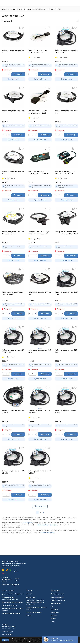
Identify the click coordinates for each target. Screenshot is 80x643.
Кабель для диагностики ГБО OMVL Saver (66, 51)
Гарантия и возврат (57, 597)
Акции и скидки (56, 603)
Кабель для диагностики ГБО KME (66, 351)
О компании (55, 612)
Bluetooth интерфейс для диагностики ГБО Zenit (38, 112)
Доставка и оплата (57, 594)
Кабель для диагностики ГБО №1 (13, 51)
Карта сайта (17, 579)
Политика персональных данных (6, 579)
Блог (52, 606)
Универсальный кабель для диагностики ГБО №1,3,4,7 (39, 233)
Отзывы (53, 618)
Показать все (40, 506)
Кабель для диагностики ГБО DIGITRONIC (13, 351)
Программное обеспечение (11, 613)
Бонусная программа (58, 600)
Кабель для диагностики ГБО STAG (66, 293)
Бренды (28, 615)
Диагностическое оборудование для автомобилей (28, 9)
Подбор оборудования (33, 612)
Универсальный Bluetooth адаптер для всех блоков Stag (38, 172)
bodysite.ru (15, 584)
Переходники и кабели (9, 605)
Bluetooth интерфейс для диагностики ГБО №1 (38, 51)
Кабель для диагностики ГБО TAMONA (39, 472)
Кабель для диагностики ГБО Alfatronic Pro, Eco (13, 233)
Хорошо (5, 640)
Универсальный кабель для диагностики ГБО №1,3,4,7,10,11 (66, 233)
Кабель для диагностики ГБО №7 (13, 172)
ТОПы (53, 621)
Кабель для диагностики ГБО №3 (13, 112)
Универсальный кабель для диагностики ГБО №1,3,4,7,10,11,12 (12, 293)
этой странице (28, 523)
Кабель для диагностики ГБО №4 (66, 112)
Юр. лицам (54, 609)
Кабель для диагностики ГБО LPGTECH (39, 411)
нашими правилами (47, 532)
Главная (4, 9)
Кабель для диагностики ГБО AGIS (39, 351)
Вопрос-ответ (30, 597)
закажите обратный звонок (47, 525)
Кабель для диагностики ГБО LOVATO (13, 411)
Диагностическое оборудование (13, 594)
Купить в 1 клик (13, 79)
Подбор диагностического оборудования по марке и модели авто (35, 602)
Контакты (29, 594)
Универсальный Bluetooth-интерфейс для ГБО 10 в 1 (65, 172)
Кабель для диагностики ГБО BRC (39, 293)
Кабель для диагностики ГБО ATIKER (66, 411)
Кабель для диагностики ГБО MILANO (13, 472)
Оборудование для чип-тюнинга (12, 602)
